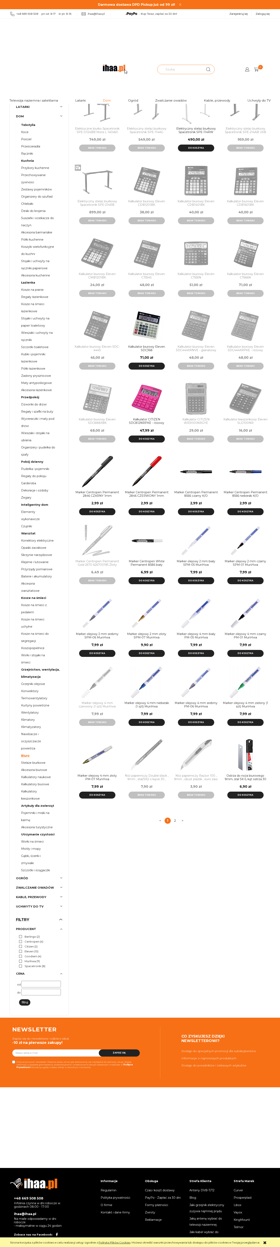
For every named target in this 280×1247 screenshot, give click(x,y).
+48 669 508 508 (28, 1198)
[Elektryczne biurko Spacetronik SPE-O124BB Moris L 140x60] (97, 108)
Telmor (239, 1227)
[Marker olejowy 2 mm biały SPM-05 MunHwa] (196, 541)
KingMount (242, 1220)
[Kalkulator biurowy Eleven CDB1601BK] (245, 181)
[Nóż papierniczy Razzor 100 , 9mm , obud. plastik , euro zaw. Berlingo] (196, 755)
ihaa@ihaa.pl (96, 13)
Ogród (133, 100)
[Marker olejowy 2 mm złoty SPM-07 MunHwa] (146, 613)
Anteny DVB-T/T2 (201, 1190)
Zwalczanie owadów (171, 100)
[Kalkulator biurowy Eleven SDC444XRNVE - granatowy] (196, 326)
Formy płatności (156, 1205)
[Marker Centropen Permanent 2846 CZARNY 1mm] (97, 472)
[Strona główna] (115, 69)
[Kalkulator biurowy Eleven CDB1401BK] (196, 181)
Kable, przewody (217, 100)
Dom (107, 100)
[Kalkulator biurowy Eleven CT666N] (245, 253)
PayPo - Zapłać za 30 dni (163, 1197)
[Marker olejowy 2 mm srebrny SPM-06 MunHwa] (97, 613)
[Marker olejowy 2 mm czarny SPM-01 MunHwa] (245, 541)
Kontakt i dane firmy (115, 1212)
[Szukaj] (208, 69)
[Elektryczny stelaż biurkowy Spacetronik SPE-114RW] (196, 108)
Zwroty (150, 1212)
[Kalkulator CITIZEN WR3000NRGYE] (196, 399)
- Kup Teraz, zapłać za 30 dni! (158, 13)
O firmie (106, 1205)
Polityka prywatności (115, 1197)
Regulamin (108, 1190)
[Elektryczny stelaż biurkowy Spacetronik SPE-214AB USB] (245, 108)
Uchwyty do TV (259, 100)
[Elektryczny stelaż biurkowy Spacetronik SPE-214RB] (97, 181)
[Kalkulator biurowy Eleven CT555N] (196, 253)
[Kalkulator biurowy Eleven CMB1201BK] (97, 253)
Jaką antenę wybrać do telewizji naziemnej (205, 1222)
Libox (237, 1205)
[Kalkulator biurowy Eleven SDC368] (146, 326)
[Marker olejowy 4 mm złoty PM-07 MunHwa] (97, 755)
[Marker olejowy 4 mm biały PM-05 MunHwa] (196, 613)
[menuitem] (30, 125)
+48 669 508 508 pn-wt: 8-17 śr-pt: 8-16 (43, 13)
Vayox (238, 1212)
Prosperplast (243, 1197)
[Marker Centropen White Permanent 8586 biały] (146, 541)
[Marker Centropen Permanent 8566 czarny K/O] (196, 472)
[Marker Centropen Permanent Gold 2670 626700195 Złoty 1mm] (97, 541)
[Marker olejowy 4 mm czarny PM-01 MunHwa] (245, 613)
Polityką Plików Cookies (114, 1242)
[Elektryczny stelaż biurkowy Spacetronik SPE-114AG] (146, 108)
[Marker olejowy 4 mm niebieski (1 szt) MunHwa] (146, 682)
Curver (238, 1190)
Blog (192, 1197)
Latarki (80, 100)
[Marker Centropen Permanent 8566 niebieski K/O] (245, 472)
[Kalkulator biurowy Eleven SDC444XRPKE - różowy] (245, 326)
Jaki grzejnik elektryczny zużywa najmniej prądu (206, 1208)
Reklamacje (153, 1220)
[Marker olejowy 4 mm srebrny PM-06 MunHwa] (196, 682)
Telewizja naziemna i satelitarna (33, 100)
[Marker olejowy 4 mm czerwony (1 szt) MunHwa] (97, 682)
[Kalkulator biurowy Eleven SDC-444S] (97, 326)
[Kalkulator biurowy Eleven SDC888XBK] (97, 399)
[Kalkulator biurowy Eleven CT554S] (146, 253)
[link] (28, 936)
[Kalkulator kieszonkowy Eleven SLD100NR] (245, 399)
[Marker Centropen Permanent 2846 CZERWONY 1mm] (146, 472)
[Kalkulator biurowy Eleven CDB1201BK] (146, 181)
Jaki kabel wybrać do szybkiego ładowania (204, 1235)
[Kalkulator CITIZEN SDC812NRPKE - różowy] (146, 399)
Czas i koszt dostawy (160, 1190)
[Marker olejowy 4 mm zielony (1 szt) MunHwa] (245, 682)
